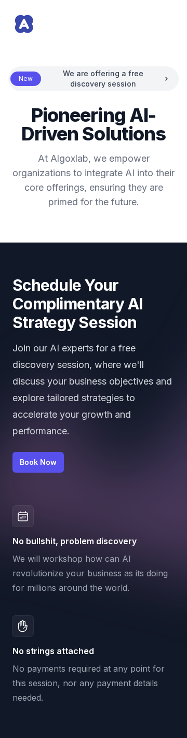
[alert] (93, 78)
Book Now (38, 462)
